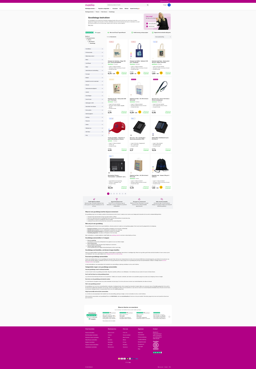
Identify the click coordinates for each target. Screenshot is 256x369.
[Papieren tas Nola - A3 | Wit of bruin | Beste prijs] (139, 164)
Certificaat (88, 63)
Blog (139, 349)
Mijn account (111, 332)
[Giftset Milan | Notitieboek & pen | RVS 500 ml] (161, 126)
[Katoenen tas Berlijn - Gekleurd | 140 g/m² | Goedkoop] (139, 50)
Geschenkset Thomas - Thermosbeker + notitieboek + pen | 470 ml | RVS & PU (116, 176)
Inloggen (165, 4)
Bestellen (110, 339)
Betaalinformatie (142, 342)
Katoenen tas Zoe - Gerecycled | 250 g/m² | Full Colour (117, 99)
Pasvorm (88, 121)
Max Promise (126, 337)
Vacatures (125, 347)
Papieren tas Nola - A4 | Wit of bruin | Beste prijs (139, 99)
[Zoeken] (147, 4)
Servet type (88, 99)
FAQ (109, 337)
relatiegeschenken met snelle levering (114, 253)
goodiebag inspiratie (116, 235)
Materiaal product (90, 56)
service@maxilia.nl (157, 337)
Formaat (88, 74)
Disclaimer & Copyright (141, 345)
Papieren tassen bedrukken (91, 344)
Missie (124, 339)
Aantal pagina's (89, 113)
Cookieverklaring (142, 339)
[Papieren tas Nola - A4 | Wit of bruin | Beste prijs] (139, 87)
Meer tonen (90, 25)
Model (87, 77)
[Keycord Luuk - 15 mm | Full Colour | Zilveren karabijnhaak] (161, 87)
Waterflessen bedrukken (91, 339)
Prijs (87, 135)
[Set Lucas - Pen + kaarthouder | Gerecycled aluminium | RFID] (139, 126)
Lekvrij (87, 92)
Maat (87, 66)
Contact (110, 335)
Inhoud (87, 85)
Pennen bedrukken (89, 332)
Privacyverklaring (142, 337)
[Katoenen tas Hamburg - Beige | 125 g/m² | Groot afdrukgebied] (117, 50)
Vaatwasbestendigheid (91, 88)
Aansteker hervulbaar (91, 106)
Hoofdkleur (88, 48)
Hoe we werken (126, 335)
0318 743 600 (156, 338)
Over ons (125, 332)
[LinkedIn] (129, 362)
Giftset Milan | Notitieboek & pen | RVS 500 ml (160, 138)
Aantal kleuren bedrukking (92, 70)
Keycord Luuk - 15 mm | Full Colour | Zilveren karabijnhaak (160, 99)
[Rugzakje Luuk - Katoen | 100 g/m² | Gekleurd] (161, 164)
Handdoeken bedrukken (91, 347)
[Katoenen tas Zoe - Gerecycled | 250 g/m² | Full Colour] (117, 87)
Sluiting (87, 117)
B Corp (124, 342)
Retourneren (111, 347)
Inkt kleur (88, 131)
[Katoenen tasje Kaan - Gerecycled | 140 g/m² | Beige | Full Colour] (161, 50)
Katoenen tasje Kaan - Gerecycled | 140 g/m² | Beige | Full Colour (160, 61)
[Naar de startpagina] (89, 5)
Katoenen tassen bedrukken (92, 337)
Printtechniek (89, 52)
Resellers (125, 344)
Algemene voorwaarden (141, 333)
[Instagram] (128, 362)
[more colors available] (131, 58)
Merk (87, 59)
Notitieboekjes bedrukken (91, 335)
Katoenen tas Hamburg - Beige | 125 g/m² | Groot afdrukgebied (117, 61)
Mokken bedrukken (90, 342)
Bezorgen (110, 344)
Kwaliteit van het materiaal (92, 81)
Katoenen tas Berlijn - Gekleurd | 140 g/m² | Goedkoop (139, 61)
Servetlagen (88, 95)
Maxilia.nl (87, 36)
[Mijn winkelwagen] (169, 4)
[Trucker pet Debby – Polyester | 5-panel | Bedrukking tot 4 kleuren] (117, 126)
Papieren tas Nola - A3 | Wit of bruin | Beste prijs (139, 176)
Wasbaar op (88, 128)
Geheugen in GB (89, 103)
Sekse (87, 124)
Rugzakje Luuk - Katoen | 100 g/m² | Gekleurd (160, 176)
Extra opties (88, 110)
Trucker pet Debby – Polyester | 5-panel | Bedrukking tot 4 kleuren (116, 138)
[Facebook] (126, 362)
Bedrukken (110, 342)
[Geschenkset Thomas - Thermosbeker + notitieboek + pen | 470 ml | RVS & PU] (117, 164)
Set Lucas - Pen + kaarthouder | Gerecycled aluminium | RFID (137, 138)
